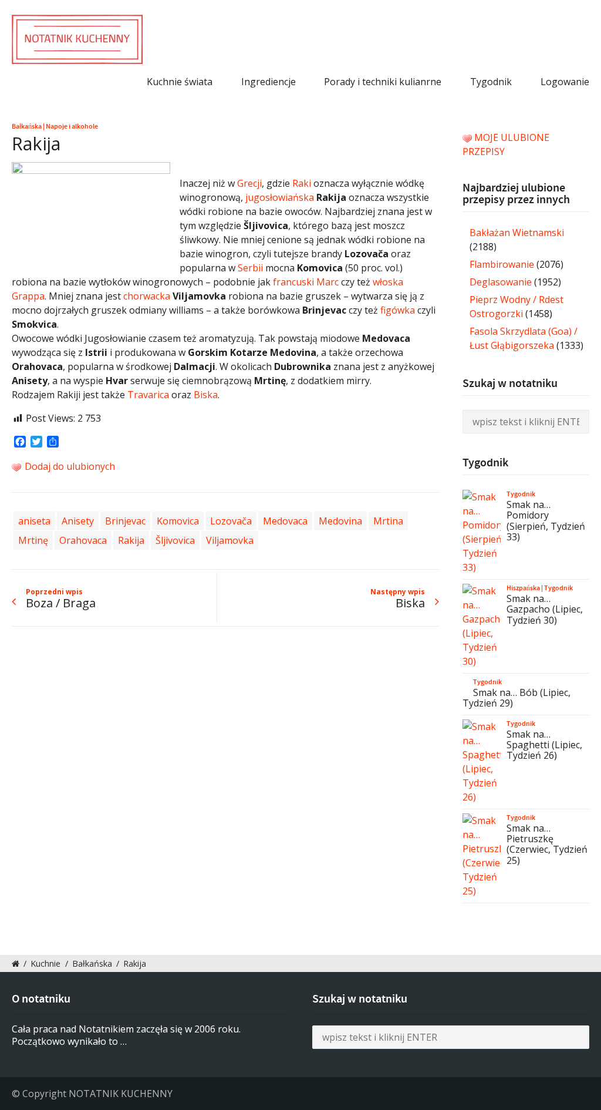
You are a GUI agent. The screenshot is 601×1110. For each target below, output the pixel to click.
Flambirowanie (502, 264)
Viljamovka (230, 540)
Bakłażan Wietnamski (517, 232)
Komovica (178, 520)
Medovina (340, 520)
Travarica (148, 394)
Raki (301, 183)
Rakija (131, 540)
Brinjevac (125, 520)
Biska (206, 394)
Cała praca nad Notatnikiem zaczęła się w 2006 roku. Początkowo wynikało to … (126, 1035)
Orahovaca (83, 540)
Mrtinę (33, 540)
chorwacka (146, 296)
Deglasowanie (501, 281)
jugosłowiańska (279, 197)
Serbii (250, 267)
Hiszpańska (523, 588)
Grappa (28, 296)
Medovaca (285, 520)
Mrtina (388, 520)
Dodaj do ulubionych (68, 466)
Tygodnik (491, 81)
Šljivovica (175, 540)
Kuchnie (45, 963)
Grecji (249, 183)
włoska (388, 281)
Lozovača (231, 520)
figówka (397, 310)
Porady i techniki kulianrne (382, 81)
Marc (326, 281)
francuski (293, 281)
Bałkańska (27, 126)
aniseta (34, 520)
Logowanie (565, 81)
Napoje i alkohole (72, 126)
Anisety (78, 520)
